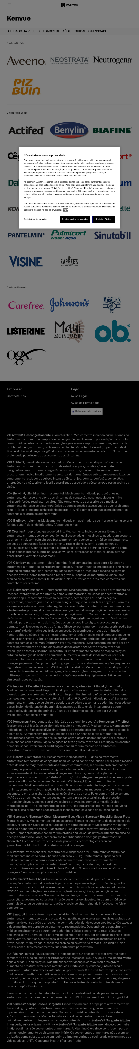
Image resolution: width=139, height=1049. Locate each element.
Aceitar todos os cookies (75, 219)
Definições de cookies (35, 219)
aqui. (65, 210)
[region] (69, 187)
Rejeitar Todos (104, 219)
